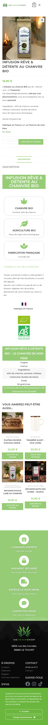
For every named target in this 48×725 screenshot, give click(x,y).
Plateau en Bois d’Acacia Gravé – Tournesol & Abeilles (12, 441)
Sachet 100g (38, 486)
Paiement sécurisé (24, 568)
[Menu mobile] (38, 5)
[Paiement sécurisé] (24, 561)
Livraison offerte (24, 547)
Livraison (5, 667)
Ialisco (30, 486)
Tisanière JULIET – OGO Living (35, 441)
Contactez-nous (24, 611)
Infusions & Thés (11, 486)
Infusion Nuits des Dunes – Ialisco (35, 490)
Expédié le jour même (24, 589)
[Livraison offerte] (24, 539)
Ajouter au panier (31, 142)
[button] (42, 20)
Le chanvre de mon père (12, 486)
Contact (29, 670)
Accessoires (35, 437)
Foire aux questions (10, 677)
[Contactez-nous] (24, 603)
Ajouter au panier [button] (13, 456)
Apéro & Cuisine (12, 437)
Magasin (5, 674)
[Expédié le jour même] (24, 582)
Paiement (5, 670)
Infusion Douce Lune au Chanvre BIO (12, 491)
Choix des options (35, 456)
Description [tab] (24, 159)
